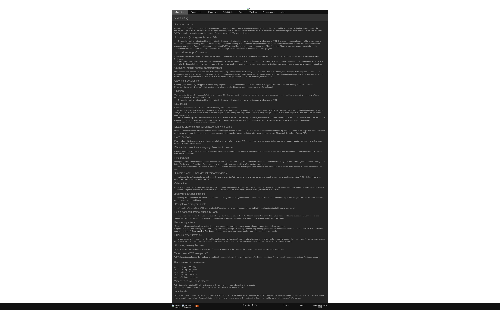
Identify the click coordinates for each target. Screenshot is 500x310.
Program (213, 12)
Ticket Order (228, 12)
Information (180, 12)
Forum (241, 12)
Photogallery (268, 12)
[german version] (176, 307)
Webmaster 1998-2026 (320, 306)
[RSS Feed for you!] (197, 307)
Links (282, 12)
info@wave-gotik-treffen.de (200, 231)
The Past (253, 12)
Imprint (302, 305)
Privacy (286, 305)
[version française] (187, 307)
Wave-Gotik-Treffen (250, 305)
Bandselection (197, 12)
